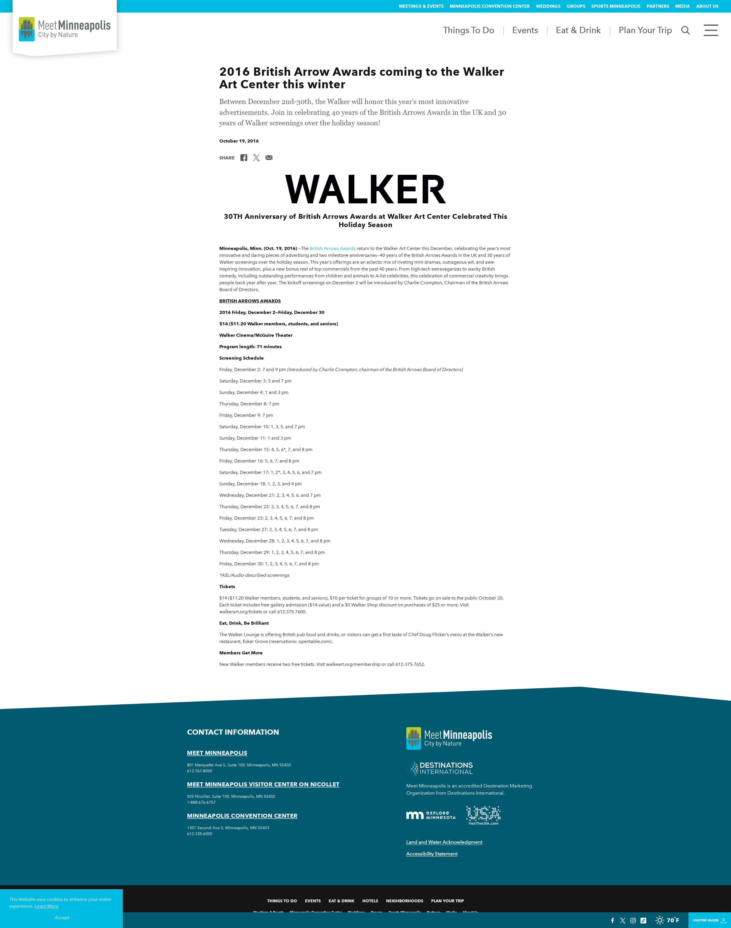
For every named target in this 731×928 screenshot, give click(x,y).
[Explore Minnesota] (431, 815)
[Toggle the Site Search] (685, 30)
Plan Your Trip (645, 30)
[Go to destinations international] (439, 768)
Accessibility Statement (431, 854)
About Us (707, 6)
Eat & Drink (578, 30)
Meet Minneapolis (217, 752)
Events (525, 30)
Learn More (47, 906)
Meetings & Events (421, 6)
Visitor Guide (705, 920)
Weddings (548, 6)
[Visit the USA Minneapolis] (483, 815)
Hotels (370, 901)
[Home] (65, 29)
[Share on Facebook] (243, 157)
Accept (61, 917)
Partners (658, 6)
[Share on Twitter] (256, 157)
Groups (576, 6)
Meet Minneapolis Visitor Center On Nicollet (263, 784)
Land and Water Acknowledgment (444, 842)
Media (682, 6)
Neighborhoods (404, 901)
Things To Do (468, 30)
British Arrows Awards (333, 248)
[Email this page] (269, 157)
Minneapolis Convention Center (490, 6)
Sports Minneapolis (615, 6)
